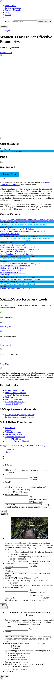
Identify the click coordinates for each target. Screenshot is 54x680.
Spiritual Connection (13, 432)
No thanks (17, 648)
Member (4, 26)
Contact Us (9, 450)
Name (8, 474)
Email (8, 482)
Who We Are (10, 428)
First (30, 629)
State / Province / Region (38, 499)
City (30, 497)
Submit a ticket (6, 53)
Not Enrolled (5, 149)
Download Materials (8, 345)
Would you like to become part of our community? (25, 643)
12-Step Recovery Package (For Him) (20, 417)
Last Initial (33, 479)
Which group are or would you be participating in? (25, 487)
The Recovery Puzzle (13, 434)
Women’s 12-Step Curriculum (17, 395)
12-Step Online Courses (14, 390)
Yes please (17, 646)
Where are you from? (14, 494)
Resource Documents (13, 399)
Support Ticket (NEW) (14, 404)
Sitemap (8, 452)
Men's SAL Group (20, 492)
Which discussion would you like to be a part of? (25, 664)
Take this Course (9, 174)
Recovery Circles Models (15, 437)
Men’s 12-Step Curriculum (15, 393)
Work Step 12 (5, 326)
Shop (7, 12)
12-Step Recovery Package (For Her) (20, 415)
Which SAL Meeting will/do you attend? (21, 578)
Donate (8, 15)
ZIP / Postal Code (36, 502)
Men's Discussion (20, 669)
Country (46, 504)
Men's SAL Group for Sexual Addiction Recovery (33, 585)
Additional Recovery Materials (17, 441)
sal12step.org (40, 445)
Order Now (4, 364)
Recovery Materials (12, 10)
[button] (6, 18)
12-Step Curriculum (13, 8)
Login (7, 31)
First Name (33, 477)
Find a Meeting (11, 6)
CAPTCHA (10, 671)
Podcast (8, 430)
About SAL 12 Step (13, 439)
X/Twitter (9, 465)
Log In (4, 178)
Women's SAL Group (21, 489)
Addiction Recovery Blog (15, 402)
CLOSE (4, 514)
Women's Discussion (21, 667)
